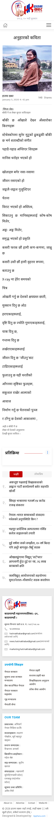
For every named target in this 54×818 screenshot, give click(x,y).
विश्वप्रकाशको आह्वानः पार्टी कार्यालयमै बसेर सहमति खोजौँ (29, 487)
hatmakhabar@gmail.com (22, 633)
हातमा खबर (8, 96)
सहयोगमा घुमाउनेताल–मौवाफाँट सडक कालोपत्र (29, 578)
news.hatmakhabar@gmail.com (25, 641)
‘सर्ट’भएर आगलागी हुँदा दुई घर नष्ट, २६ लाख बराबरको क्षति (27, 562)
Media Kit (43, 802)
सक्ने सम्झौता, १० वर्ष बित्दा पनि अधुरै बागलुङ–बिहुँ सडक (29, 545)
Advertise (20, 802)
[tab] (16, 474)
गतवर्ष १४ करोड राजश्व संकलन (27, 503)
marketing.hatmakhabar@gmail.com (27, 649)
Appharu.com (39, 816)
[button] (49, 25)
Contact (31, 802)
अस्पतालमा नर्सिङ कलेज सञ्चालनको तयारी (27, 531)
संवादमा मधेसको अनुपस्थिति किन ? (26, 517)
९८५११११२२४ (15, 629)
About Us (8, 802)
